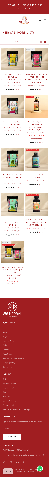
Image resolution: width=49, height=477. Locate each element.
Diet (4, 392)
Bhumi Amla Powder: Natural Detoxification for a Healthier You (12, 78)
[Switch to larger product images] (41, 41)
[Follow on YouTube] (17, 462)
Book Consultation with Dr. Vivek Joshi (17, 409)
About (5, 327)
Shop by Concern (9, 383)
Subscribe (11, 437)
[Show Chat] (40, 469)
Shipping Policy (9, 362)
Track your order (9, 405)
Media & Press (8, 340)
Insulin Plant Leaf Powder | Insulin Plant (12, 177)
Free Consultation (9, 387)
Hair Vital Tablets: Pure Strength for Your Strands (36, 222)
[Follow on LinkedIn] (24, 462)
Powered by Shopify (24, 471)
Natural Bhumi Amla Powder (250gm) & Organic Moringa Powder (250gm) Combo (12, 272)
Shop (5, 332)
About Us (6, 396)
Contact (5, 349)
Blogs (5, 336)
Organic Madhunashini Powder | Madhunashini (12, 224)
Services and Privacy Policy (13, 358)
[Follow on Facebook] (4, 462)
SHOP (5, 379)
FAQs (5, 345)
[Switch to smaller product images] (45, 41)
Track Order (7, 354)
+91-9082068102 (22, 450)
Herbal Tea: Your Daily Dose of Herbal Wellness (12, 124)
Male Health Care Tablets (36, 176)
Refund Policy (8, 367)
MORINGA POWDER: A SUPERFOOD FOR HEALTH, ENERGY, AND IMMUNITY (36, 78)
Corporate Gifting (9, 400)
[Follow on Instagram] (10, 462)
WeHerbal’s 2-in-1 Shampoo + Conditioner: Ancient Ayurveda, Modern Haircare (36, 127)
